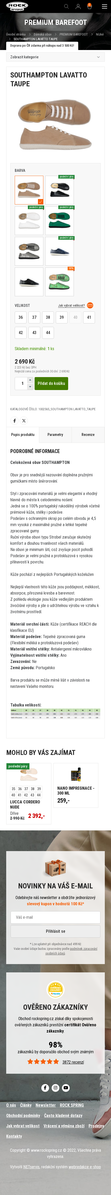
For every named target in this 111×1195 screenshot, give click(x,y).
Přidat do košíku (51, 383)
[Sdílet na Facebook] (14, 420)
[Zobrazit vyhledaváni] (66, 6)
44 (48, 332)
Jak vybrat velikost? (71, 305)
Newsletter (46, 1105)
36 (21, 317)
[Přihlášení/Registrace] (78, 7)
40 (75, 317)
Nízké (100, 34)
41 (89, 317)
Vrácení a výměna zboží (64, 1125)
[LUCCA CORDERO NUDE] (28, 774)
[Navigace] (104, 6)
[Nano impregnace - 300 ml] (76, 774)
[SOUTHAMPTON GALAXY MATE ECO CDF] (29, 251)
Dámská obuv (43, 34)
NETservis (31, 1166)
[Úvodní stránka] (17, 6)
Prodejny (96, 1125)
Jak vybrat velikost (22, 1125)
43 (34, 332)
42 (21, 332)
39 (62, 317)
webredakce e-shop (85, 1166)
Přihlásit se (55, 931)
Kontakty (14, 1136)
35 (13, 789)
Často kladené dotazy (63, 1115)
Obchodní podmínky (23, 1115)
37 (34, 317)
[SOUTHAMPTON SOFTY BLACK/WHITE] (29, 281)
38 (48, 317)
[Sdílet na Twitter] (24, 420)
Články (25, 1105)
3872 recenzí (73, 1062)
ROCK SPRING (72, 1105)
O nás (11, 1105)
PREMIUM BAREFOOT (74, 34)
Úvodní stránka (16, 34)
